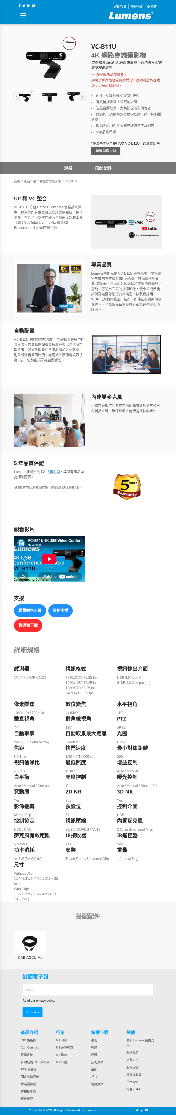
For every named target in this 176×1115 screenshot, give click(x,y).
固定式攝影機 (30, 1076)
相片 (94, 1076)
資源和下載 (28, 625)
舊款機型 (27, 1098)
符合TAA (132, 1082)
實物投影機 (28, 1091)
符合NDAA (133, 1089)
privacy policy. (45, 1000)
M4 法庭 (61, 1062)
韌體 (94, 1054)
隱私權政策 (133, 1074)
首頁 (17, 181)
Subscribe (32, 1012)
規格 (68, 168)
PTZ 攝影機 (28, 1069)
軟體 (94, 1047)
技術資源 (97, 1062)
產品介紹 (30, 181)
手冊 (94, 1040)
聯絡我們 (132, 1052)
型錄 (94, 1069)
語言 (153, 6)
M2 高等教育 (64, 1047)
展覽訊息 (132, 1060)
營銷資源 (97, 1084)
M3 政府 (61, 1054)
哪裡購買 (137, 6)
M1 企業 (61, 1040)
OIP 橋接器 (28, 1040)
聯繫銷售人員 (106, 151)
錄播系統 (27, 1054)
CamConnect (30, 1047)
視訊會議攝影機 (50, 181)
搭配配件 (103, 168)
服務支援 (60, 610)
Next (82, 96)
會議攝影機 (28, 1084)
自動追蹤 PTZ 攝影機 (35, 1062)
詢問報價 (120, 6)
